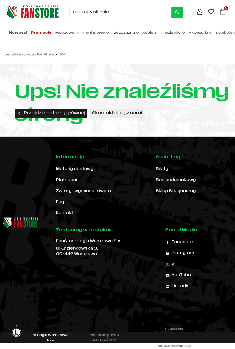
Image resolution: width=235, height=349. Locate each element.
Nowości (18, 33)
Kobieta (150, 33)
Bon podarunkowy (176, 180)
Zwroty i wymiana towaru (83, 191)
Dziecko (173, 33)
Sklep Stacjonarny (176, 191)
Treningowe (93, 33)
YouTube (181, 275)
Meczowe (64, 33)
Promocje (41, 33)
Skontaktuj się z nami (117, 113)
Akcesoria (198, 33)
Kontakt (64, 213)
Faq (60, 202)
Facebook (183, 242)
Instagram (183, 253)
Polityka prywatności (174, 346)
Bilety (162, 169)
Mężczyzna (124, 33)
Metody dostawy (74, 169)
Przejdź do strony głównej (54, 113)
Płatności (66, 180)
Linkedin (181, 286)
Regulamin (174, 329)
